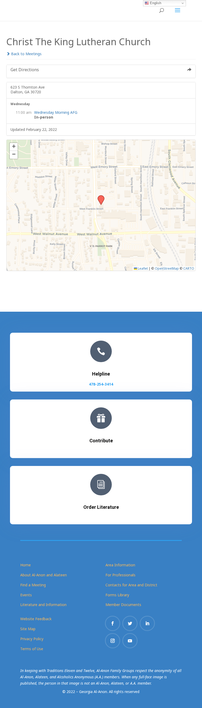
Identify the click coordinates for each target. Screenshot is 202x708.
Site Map (28, 628)
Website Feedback (36, 618)
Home (25, 564)
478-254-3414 (101, 384)
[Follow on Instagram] (112, 640)
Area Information (120, 564)
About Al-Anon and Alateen (43, 574)
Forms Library (117, 594)
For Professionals (120, 574)
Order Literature (101, 507)
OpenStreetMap (167, 268)
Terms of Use (31, 648)
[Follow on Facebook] (112, 623)
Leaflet (142, 268)
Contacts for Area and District (131, 584)
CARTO (188, 268)
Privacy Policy (31, 638)
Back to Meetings (26, 53)
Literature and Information (43, 604)
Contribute (101, 440)
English (155, 3)
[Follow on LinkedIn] (147, 623)
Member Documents (123, 604)
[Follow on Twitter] (130, 623)
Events (26, 594)
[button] (99, 196)
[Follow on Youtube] (130, 640)
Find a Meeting (33, 584)
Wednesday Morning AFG (55, 112)
